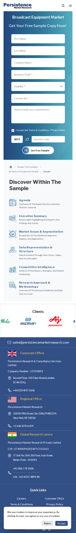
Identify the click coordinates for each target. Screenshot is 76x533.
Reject (47, 523)
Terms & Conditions (38, 130)
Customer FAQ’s (54, 498)
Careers (21, 498)
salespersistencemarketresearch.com (41, 342)
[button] (58, 86)
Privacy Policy (58, 130)
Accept (61, 523)
